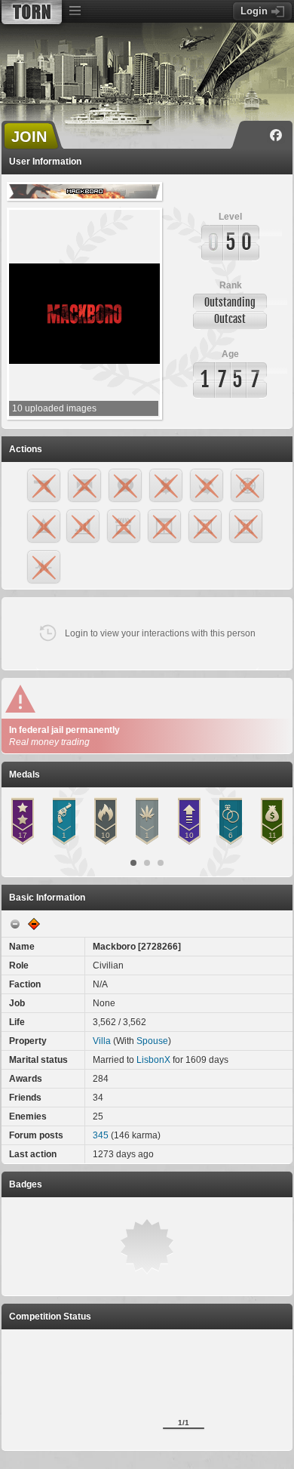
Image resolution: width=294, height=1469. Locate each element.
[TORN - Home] (32, 12)
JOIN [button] (29, 136)
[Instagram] (254, 135)
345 (101, 1135)
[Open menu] (74, 11)
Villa (102, 1041)
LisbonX (153, 1060)
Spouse (152, 1041)
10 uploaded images (54, 408)
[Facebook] (276, 135)
